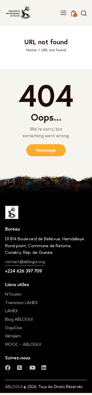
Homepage (46, 150)
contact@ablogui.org (25, 261)
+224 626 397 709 (23, 271)
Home (31, 50)
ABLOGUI (13, 386)
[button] (63, 12)
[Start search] (83, 13)
